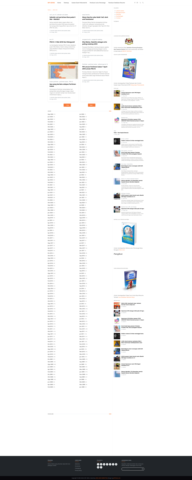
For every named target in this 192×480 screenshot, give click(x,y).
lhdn (122, 104)
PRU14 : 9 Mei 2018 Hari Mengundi (62, 42)
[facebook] (135, 3)
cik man (123, 138)
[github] (101, 467)
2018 (54, 10)
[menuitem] (59, 2)
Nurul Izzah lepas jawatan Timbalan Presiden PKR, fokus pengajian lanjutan (131, 153)
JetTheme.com (116, 478)
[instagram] (137, 3)
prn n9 (122, 91)
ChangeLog (78, 468)
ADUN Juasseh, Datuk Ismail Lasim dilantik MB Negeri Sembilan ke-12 (132, 196)
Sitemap (118, 14)
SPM (129, 207)
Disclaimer (77, 466)
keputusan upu (124, 117)
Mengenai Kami (120, 12)
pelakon (127, 138)
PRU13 (71, 81)
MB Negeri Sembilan (125, 193)
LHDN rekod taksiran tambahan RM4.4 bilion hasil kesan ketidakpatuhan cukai (131, 106)
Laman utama (120, 11)
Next (91, 105)
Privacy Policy (78, 470)
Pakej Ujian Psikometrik (137, 85)
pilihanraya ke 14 (103, 64)
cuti (51, 14)
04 (56, 10)
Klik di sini (122, 250)
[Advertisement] (79, 400)
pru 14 (55, 14)
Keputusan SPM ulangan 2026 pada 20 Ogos (132, 208)
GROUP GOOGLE (127, 51)
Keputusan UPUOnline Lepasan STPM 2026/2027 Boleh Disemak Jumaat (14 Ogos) (132, 120)
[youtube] (110, 464)
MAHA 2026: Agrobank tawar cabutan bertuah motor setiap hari (131, 304)
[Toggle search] (143, 2)
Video (115, 131)
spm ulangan (133, 207)
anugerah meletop (97, 39)
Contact (118, 18)
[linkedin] (104, 464)
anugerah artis (86, 39)
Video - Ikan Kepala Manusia (121, 132)
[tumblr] (101, 464)
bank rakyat (123, 164)
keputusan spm (124, 207)
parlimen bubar (63, 81)
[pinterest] (107, 464)
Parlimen (85, 64)
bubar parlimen (54, 81)
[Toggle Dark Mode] (140, 2)
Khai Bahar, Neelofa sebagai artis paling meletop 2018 (94, 43)
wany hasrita (86, 14)
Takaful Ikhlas (130, 164)
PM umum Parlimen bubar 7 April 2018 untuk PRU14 (94, 68)
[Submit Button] (142, 469)
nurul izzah (130, 150)
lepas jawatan (124, 150)
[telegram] (98, 464)
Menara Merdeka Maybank (132, 178)
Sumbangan (119, 16)
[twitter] (116, 464)
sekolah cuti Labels (62, 14)
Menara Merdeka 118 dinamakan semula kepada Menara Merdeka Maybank (131, 181)
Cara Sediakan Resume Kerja (126, 297)
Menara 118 (124, 178)
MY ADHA (51, 3)
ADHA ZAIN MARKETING (102, 478)
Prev (68, 105)
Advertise (77, 464)
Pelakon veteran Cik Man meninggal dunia (132, 140)
